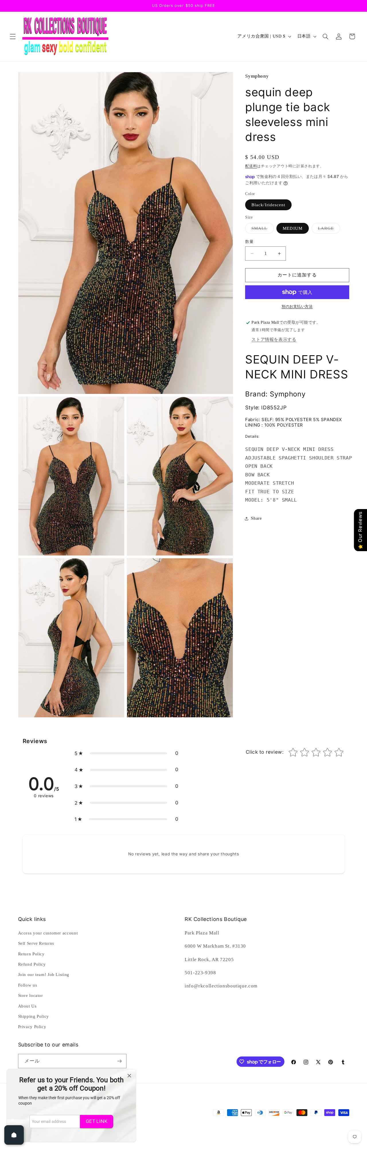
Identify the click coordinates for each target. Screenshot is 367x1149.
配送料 (251, 166)
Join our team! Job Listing (43, 974)
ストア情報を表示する (273, 339)
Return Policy (31, 954)
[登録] (119, 1061)
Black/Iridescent (268, 205)
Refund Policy (32, 964)
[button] (12, 36)
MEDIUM (292, 228)
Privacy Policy (32, 1026)
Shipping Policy (33, 1016)
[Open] (14, 1135)
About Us (27, 1006)
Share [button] (256, 518)
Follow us (27, 985)
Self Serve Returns (36, 943)
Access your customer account (48, 933)
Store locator (30, 995)
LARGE (328, 230)
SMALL (261, 230)
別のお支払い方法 (297, 307)
